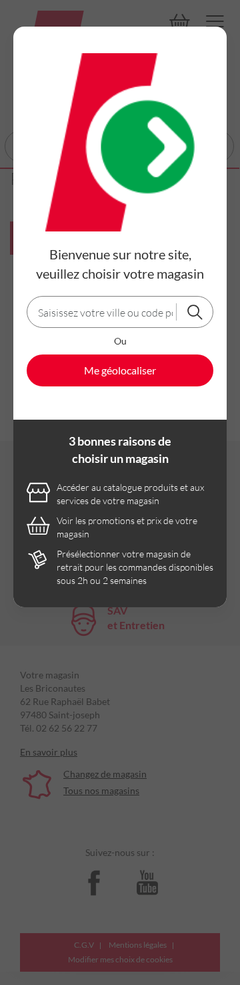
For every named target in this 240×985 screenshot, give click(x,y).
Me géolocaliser (120, 370)
